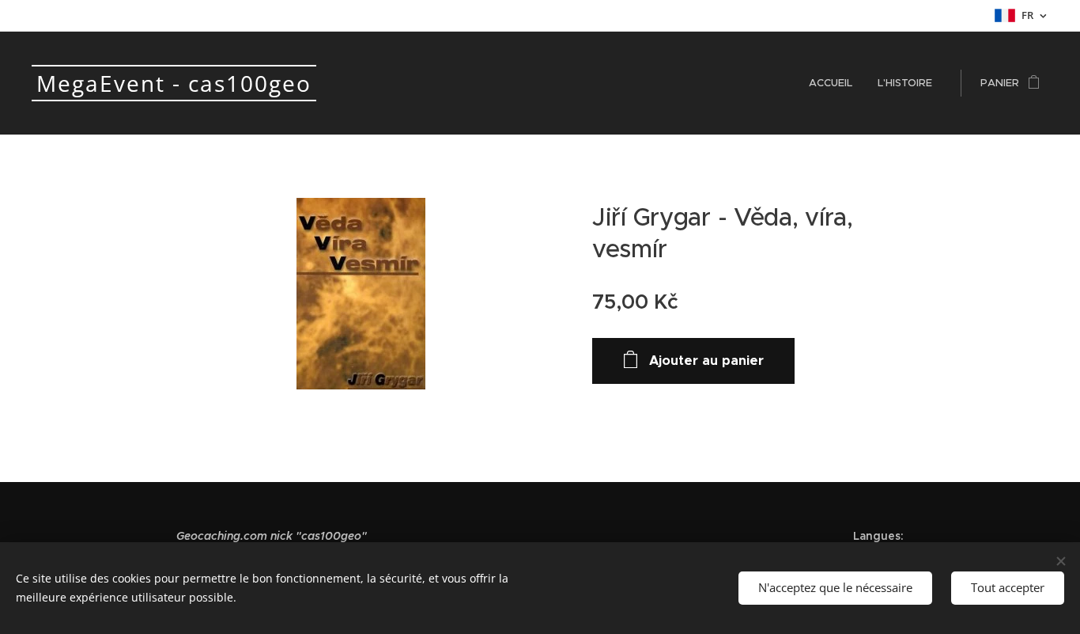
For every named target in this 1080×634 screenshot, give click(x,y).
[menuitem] (835, 83)
